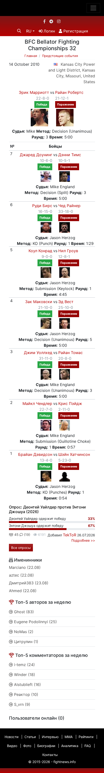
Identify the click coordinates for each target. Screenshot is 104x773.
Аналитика (69, 746)
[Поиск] (19, 30)
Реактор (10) (25, 694)
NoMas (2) (23, 631)
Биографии (46, 746)
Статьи (30, 737)
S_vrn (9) (21, 704)
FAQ (87, 746)
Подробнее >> (83, 540)
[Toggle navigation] (93, 8)
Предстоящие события (60, 56)
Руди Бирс (42, 205)
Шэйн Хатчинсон (74, 454)
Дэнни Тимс (69, 154)
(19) (26, 534)
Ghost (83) (23, 611)
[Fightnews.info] (52, 8)
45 (16, 534)
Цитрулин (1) (25, 641)
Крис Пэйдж (70, 403)
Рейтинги (86, 737)
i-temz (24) (24, 664)
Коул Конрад (40, 250)
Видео (12, 746)
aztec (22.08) (21, 575)
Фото (27, 746)
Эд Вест (66, 301)
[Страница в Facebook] (44, 21)
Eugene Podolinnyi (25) (35, 621)
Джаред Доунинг (36, 154)
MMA (69, 737)
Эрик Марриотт (34, 92)
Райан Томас (70, 352)
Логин (48, 31)
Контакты (50, 755)
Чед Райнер (69, 205)
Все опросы (21, 548)
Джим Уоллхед (38, 352)
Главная (30, 56)
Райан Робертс (69, 92)
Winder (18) (24, 674)
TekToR (69, 534)
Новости (11, 737)
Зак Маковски (38, 301)
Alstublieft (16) (27, 684)
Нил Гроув (68, 250)
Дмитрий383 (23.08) (28, 582)
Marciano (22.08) (25, 567)
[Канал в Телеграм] (51, 21)
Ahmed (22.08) (23, 590)
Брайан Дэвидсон (35, 454)
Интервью (50, 737)
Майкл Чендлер (37, 403)
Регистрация (75, 31)
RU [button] (28, 31)
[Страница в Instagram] (58, 21)
